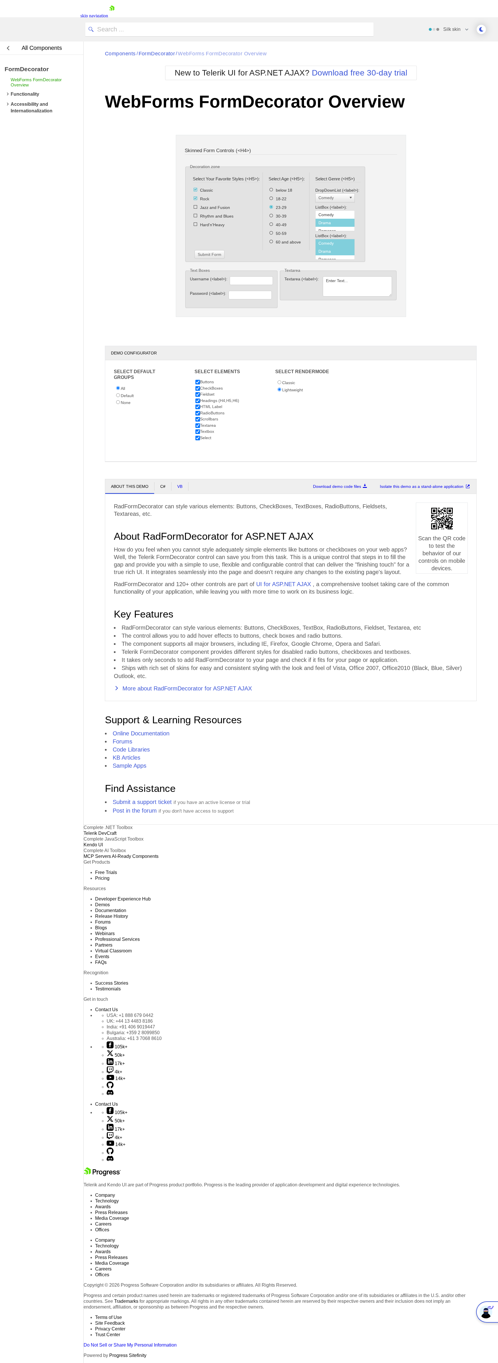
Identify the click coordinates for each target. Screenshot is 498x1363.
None (126, 402)
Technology (107, 1200)
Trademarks (126, 1301)
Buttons (207, 382)
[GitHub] (110, 1086)
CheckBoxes (211, 388)
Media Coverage (112, 1218)
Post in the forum (135, 810)
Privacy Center (110, 1328)
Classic (206, 190)
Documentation (110, 910)
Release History (111, 916)
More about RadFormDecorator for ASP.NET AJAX (186, 688)
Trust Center (107, 1334)
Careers (103, 1224)
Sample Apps (129, 765)
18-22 (281, 199)
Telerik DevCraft (100, 833)
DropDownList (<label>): (338, 190)
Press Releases (111, 1212)
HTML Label (211, 406)
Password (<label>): (208, 293)
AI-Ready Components (135, 856)
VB (179, 486)
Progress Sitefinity (127, 1355)
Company (105, 1195)
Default (127, 395)
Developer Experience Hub (123, 898)
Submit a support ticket (142, 802)
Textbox (207, 431)
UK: (130, 1021)
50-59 (281, 233)
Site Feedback (110, 1323)
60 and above (288, 242)
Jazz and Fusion (215, 207)
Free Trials (106, 872)
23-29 (281, 207)
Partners (103, 945)
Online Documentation (141, 733)
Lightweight (292, 390)
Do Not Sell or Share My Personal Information (130, 1345)
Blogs (101, 927)
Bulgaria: (133, 1032)
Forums (122, 741)
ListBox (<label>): (331, 207)
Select (205, 437)
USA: (130, 1015)
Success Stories (111, 983)
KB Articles (126, 757)
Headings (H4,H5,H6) (219, 400)
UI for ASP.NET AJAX (284, 584)
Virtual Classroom (113, 950)
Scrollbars (209, 419)
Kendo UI (93, 844)
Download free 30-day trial (359, 72)
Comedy (326, 197)
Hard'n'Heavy (212, 224)
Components (120, 53)
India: (131, 1026)
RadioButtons (212, 413)
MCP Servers (97, 856)
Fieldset (207, 394)
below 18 (284, 190)
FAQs (101, 962)
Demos (102, 904)
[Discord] (110, 1093)
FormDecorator (157, 53)
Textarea (208, 425)
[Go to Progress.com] (102, 1174)
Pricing (102, 878)
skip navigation (94, 15)
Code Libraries (131, 749)
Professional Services (117, 939)
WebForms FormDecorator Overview (222, 53)
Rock (204, 199)
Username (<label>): (209, 279)
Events (102, 956)
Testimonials (108, 988)
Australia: (134, 1038)
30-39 (281, 216)
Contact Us (106, 1009)
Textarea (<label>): (302, 279)
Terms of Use (108, 1317)
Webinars (105, 933)
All (123, 388)
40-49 (281, 224)
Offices (102, 1229)
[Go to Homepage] (111, 15)
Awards (103, 1206)
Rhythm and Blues (216, 216)
